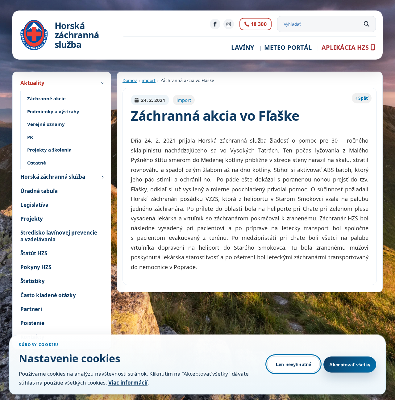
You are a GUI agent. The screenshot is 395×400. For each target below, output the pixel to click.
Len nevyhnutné (293, 364)
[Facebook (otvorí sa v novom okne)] (215, 24)
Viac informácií (128, 382)
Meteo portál (288, 47)
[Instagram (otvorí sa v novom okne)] (228, 24)
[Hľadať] (366, 24)
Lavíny (242, 47)
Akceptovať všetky (349, 364)
